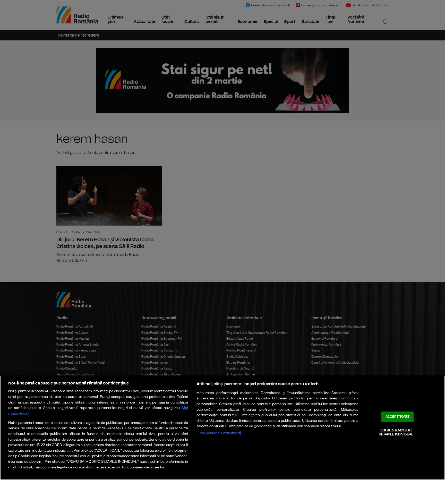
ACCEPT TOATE (398, 416)
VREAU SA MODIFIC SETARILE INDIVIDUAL (396, 432)
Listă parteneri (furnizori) (218, 433)
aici (69, 450)
